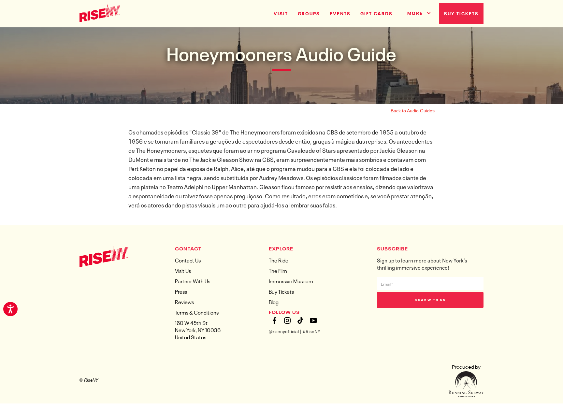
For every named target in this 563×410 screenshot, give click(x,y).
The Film (278, 270)
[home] (99, 12)
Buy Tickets (461, 13)
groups (309, 13)
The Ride (278, 259)
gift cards (376, 13)
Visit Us (183, 270)
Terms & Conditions (197, 312)
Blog (274, 301)
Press (181, 291)
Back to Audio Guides (413, 110)
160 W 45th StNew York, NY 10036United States (198, 329)
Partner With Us (192, 280)
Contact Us (188, 259)
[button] (416, 12)
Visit (281, 13)
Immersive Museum (291, 280)
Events (340, 13)
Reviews (184, 301)
